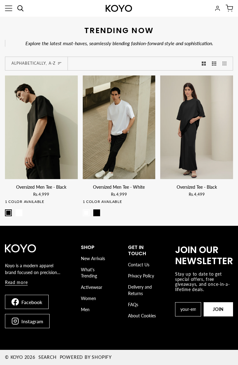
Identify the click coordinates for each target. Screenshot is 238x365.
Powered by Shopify (86, 357)
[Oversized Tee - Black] (196, 127)
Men (85, 309)
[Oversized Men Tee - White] (119, 127)
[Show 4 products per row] (226, 63)
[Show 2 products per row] (204, 63)
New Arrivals (93, 258)
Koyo (17, 357)
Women (88, 298)
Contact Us (138, 264)
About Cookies (142, 315)
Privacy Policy (141, 275)
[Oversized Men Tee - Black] (41, 127)
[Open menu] (8, 8)
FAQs (133, 304)
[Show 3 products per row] (214, 63)
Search (47, 357)
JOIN (218, 309)
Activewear (91, 287)
